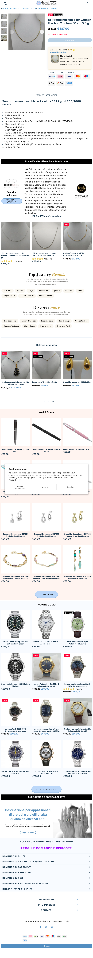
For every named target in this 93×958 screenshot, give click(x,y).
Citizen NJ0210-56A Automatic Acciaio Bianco (46, 643)
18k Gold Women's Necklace (47, 8)
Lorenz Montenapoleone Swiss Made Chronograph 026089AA (46, 730)
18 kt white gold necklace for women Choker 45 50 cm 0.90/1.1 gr (15, 255)
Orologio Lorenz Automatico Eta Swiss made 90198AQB (77, 730)
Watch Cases (29, 326)
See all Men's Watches (46, 789)
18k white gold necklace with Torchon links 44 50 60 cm (44, 254)
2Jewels (57, 291)
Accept (45, 487)
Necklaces (13, 8)
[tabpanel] (15, 373)
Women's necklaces (27, 8)
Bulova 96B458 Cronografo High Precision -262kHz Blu (77, 772)
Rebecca (68, 291)
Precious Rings (47, 321)
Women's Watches (11, 326)
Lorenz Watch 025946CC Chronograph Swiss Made (15, 730)
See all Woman (46, 594)
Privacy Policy (14, 480)
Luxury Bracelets (29, 321)
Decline (70, 487)
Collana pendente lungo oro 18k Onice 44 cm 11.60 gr (15, 383)
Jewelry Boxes (45, 326)
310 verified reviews (58, 52)
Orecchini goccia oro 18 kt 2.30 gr (77, 382)
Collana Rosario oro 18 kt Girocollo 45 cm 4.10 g (73, 254)
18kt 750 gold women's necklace (11, 201)
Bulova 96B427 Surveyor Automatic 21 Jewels (77, 643)
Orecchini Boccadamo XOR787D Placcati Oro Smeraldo (77, 577)
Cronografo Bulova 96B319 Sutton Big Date (15, 685)
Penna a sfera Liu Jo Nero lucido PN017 (15, 450)
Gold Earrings (64, 321)
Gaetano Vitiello (27, 296)
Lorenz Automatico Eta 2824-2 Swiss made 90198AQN (46, 685)
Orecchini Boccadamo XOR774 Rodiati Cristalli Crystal (15, 535)
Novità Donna (46, 412)
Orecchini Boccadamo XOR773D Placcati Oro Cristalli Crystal (77, 535)
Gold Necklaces (10, 321)
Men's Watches (81, 321)
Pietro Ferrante (45, 296)
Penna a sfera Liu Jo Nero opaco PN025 (46, 450)
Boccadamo (43, 291)
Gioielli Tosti (46, 3)
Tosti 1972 (8, 291)
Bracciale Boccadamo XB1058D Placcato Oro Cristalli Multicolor (46, 577)
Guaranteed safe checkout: (62, 72)
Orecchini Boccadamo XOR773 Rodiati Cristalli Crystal (46, 535)
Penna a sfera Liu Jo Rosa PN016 (76, 449)
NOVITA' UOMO (47, 604)
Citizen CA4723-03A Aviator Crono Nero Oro (46, 772)
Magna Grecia (9, 296)
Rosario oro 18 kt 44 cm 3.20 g (44, 382)
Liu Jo (31, 291)
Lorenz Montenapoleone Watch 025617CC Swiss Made (77, 685)
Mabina (20, 291)
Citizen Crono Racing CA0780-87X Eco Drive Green (15, 643)
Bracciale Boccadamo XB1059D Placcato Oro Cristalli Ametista (15, 577)
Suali (80, 291)
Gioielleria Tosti (63, 326)
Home (4, 8)
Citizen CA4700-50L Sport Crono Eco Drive (15, 772)
